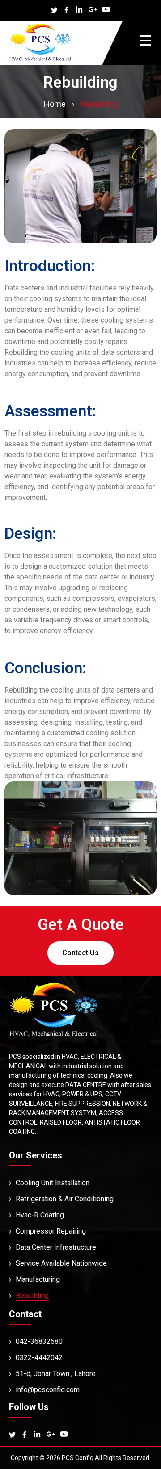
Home (55, 104)
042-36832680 (39, 1341)
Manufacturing (38, 1279)
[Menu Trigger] (145, 40)
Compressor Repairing (51, 1231)
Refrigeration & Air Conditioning (65, 1199)
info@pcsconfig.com (48, 1389)
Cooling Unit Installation (52, 1183)
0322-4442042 (39, 1357)
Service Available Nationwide (61, 1263)
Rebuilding (32, 1295)
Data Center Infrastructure (56, 1247)
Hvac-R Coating (40, 1215)
